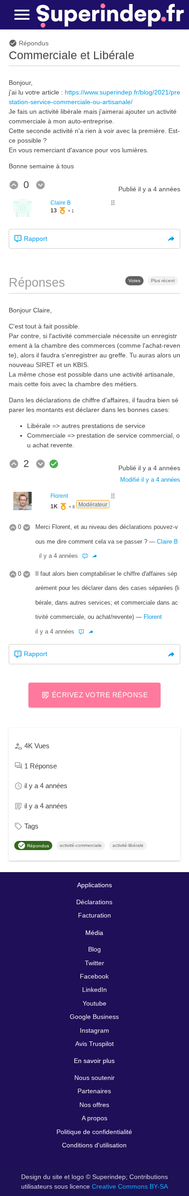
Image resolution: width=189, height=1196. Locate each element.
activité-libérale (128, 845)
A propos (94, 1118)
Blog (94, 949)
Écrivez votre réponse (99, 695)
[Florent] (22, 508)
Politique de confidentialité (94, 1131)
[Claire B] (22, 214)
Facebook (94, 976)
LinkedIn (94, 989)
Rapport (34, 238)
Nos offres (94, 1104)
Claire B (60, 203)
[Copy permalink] (171, 239)
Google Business (94, 1016)
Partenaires (94, 1091)
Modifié (150, 480)
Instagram (94, 1030)
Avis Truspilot (94, 1043)
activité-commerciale (81, 845)
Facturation (94, 915)
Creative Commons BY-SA (130, 1186)
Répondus (37, 845)
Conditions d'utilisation (94, 1145)
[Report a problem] (86, 556)
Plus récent (163, 280)
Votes (134, 280)
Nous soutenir (94, 1077)
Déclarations (94, 902)
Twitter (94, 963)
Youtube (94, 1003)
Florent (59, 496)
